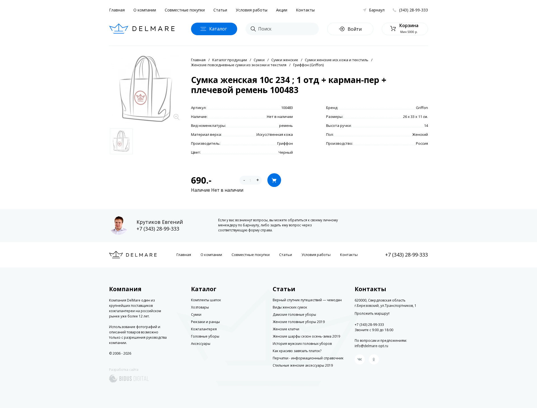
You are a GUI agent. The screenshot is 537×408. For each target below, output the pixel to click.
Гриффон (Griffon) (308, 64)
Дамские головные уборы (294, 314)
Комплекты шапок (206, 300)
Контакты (305, 10)
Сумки (259, 59)
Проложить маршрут (372, 313)
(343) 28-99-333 (413, 10)
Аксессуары (200, 343)
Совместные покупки (185, 10)
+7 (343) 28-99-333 (157, 228)
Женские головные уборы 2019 (299, 321)
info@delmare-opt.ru (371, 345)
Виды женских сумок (290, 307)
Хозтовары (200, 307)
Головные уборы (205, 336)
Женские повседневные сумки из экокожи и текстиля (238, 64)
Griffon (422, 107)
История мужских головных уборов (302, 343)
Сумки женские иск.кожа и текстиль (336, 59)
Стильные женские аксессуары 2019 (303, 365)
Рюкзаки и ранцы (205, 321)
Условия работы (251, 10)
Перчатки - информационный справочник (308, 358)
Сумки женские (284, 59)
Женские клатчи (286, 329)
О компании (144, 10)
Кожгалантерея (204, 329)
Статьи (220, 10)
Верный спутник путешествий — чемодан (307, 300)
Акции (281, 10)
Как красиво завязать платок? (297, 350)
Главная (117, 10)
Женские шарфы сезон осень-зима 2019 (306, 336)
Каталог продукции (229, 59)
